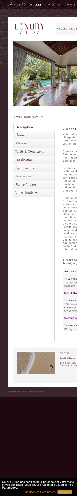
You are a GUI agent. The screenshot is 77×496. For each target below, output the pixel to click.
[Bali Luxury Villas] (29, 29)
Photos (20, 135)
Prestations (23, 176)
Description (24, 127)
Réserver (21, 143)
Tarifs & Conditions (29, 152)
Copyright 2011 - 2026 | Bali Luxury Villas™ (26, 391)
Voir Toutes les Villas (29, 117)
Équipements (24, 168)
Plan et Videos (26, 185)
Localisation (24, 160)
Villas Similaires (27, 193)
